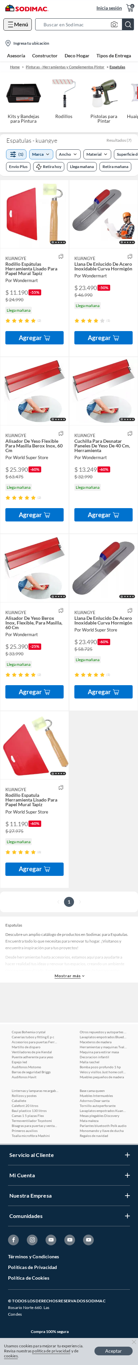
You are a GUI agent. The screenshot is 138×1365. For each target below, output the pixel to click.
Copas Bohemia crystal (29, 1032)
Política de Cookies (28, 1278)
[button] (86, 24)
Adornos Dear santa (95, 1101)
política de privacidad (51, 1350)
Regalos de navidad (94, 1136)
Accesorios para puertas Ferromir (35, 1042)
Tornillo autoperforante (98, 1106)
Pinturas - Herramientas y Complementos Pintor (65, 67)
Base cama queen (92, 1091)
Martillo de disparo (26, 1047)
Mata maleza (89, 1121)
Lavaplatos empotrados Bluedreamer (103, 1037)
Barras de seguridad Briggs (31, 1072)
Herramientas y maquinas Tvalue (103, 1047)
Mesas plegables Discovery (99, 1116)
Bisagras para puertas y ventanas (35, 1126)
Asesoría (16, 55)
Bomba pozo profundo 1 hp (100, 1067)
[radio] (7, 320)
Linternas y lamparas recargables (35, 1091)
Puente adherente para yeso (32, 1057)
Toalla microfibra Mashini (31, 1136)
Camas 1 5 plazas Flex (28, 1116)
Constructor (45, 55)
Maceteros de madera (96, 1042)
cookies (11, 1355)
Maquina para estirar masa (99, 1052)
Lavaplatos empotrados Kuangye (103, 1111)
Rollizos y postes (24, 1096)
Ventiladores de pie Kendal (32, 1052)
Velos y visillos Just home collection (103, 1072)
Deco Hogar (77, 55)
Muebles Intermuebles (96, 1096)
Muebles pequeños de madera (102, 1077)
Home (15, 67)
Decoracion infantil (94, 1057)
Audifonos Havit (24, 1077)
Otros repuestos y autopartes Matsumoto (103, 1032)
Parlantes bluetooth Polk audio (103, 1126)
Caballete (19, 1101)
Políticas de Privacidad (32, 1267)
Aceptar (113, 1351)
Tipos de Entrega (113, 55)
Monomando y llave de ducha (102, 1131)
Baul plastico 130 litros (29, 1111)
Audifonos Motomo (26, 1067)
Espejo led (19, 1062)
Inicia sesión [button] (109, 8)
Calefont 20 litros (25, 1106)
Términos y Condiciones (33, 1256)
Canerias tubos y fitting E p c (33, 1037)
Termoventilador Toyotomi (32, 1121)
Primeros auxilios (25, 1131)
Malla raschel (89, 1062)
